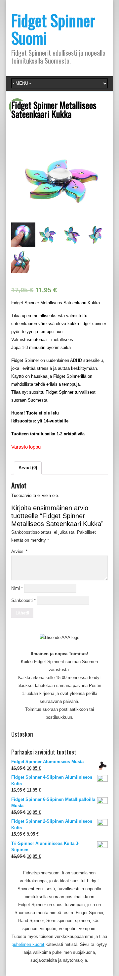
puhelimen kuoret (28, 944)
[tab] (28, 468)
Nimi (17, 588)
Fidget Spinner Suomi (53, 28)
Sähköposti (23, 600)
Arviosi (19, 551)
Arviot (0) (28, 467)
